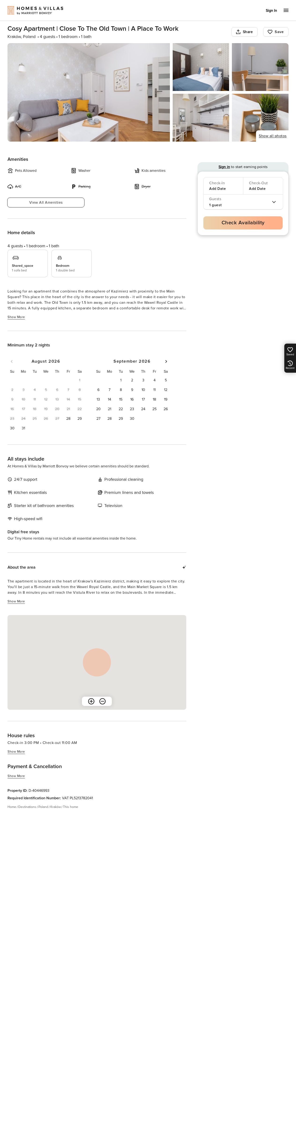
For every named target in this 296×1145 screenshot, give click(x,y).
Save (279, 32)
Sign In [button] (271, 10)
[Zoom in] (91, 701)
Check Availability (243, 223)
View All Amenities (46, 202)
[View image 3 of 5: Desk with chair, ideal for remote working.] (260, 67)
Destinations (27, 807)
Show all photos (273, 136)
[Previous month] (11, 361)
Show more (16, 317)
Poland (43, 807)
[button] (68, 418)
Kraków (55, 807)
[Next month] (166, 361)
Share (248, 32)
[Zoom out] (102, 701)
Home (11, 807)
